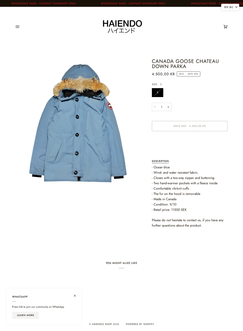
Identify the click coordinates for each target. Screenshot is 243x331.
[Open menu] (21, 27)
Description (160, 161)
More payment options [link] (165, 149)
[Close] (76, 294)
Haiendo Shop (102, 324)
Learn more (25, 315)
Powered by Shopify (140, 324)
